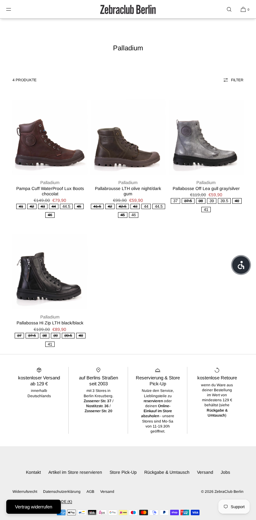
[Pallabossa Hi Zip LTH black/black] (49, 271)
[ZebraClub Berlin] (128, 9)
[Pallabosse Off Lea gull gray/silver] (206, 137)
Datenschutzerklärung (62, 491)
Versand (205, 472)
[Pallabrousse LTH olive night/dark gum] (128, 137)
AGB (90, 491)
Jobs (225, 472)
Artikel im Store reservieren (75, 472)
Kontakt (33, 472)
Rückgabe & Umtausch (167, 472)
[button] (229, 9)
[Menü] (13, 9)
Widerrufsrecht (24, 491)
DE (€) (66, 501)
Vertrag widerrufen (33, 506)
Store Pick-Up (123, 472)
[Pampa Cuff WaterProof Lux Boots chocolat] (49, 137)
